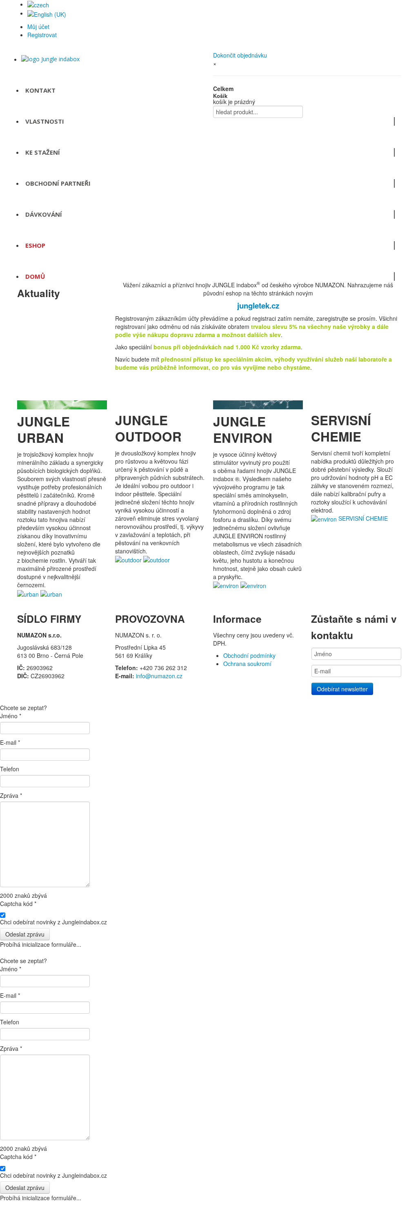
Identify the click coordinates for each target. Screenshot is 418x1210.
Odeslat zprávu (24, 934)
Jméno (10, 716)
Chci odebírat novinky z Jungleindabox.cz (53, 922)
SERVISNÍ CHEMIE (363, 518)
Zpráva (11, 795)
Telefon (9, 769)
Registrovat (42, 35)
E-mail (10, 742)
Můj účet (38, 26)
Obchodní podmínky (249, 655)
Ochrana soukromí (247, 663)
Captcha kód (18, 903)
